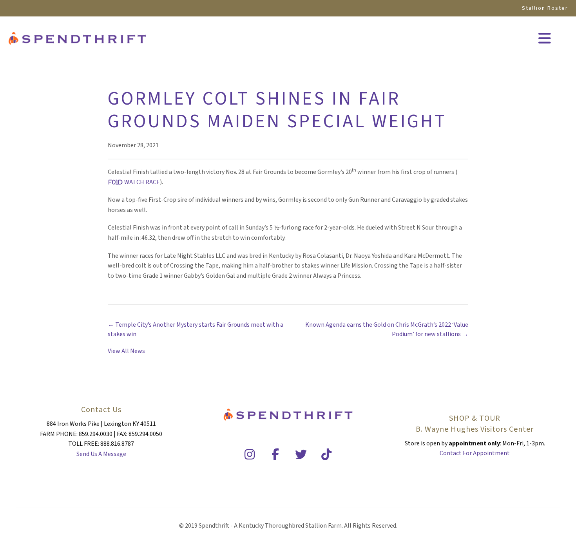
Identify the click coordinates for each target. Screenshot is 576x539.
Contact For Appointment (475, 453)
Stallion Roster (545, 8)
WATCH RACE (142, 182)
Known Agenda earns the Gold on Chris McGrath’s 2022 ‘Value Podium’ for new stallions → (386, 329)
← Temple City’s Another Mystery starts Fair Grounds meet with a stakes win (195, 329)
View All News (126, 351)
